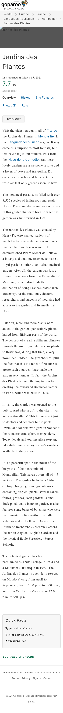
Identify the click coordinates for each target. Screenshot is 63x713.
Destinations (10, 672)
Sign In (37, 678)
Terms (15, 678)
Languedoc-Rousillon (23, 142)
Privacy (26, 678)
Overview (9, 97)
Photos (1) (9, 105)
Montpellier (49, 18)
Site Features (45, 97)
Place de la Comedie (23, 159)
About (56, 672)
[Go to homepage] (14, 6)
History (25, 97)
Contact (48, 678)
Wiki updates (43, 672)
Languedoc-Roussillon (19, 18)
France (41, 14)
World (8, 14)
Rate (25, 105)
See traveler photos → (20, 656)
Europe (24, 14)
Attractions (26, 672)
